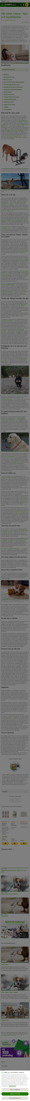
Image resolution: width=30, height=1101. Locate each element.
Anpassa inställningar (15, 1089)
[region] (15, 1085)
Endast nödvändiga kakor (15, 1098)
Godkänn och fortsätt (15, 1094)
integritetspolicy (12, 1086)
